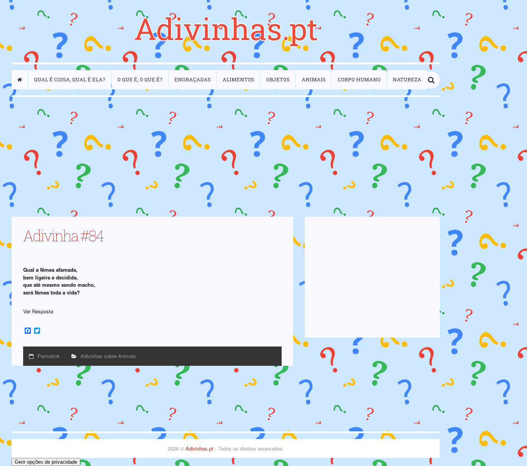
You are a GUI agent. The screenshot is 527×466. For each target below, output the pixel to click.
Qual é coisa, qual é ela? (69, 79)
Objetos (278, 79)
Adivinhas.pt (226, 28)
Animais (314, 79)
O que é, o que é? (139, 79)
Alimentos (238, 79)
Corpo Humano (359, 79)
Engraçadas (192, 79)
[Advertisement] (225, 157)
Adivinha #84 (63, 235)
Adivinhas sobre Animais (108, 356)
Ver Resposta (38, 311)
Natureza (407, 79)
